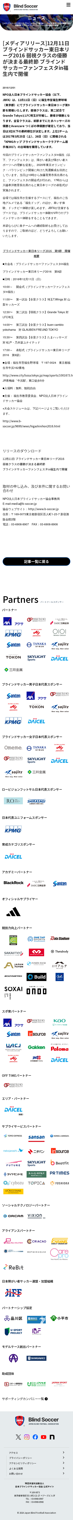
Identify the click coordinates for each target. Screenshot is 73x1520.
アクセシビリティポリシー (22, 1463)
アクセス (13, 1452)
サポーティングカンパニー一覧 (23, 1398)
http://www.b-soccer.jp (43, 509)
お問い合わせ (16, 1473)
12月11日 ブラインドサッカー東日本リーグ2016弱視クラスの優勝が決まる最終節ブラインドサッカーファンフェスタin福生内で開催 (35, 464)
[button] (68, 5)
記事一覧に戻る (36, 561)
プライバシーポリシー (20, 1458)
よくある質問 (16, 1468)
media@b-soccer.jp (24, 504)
